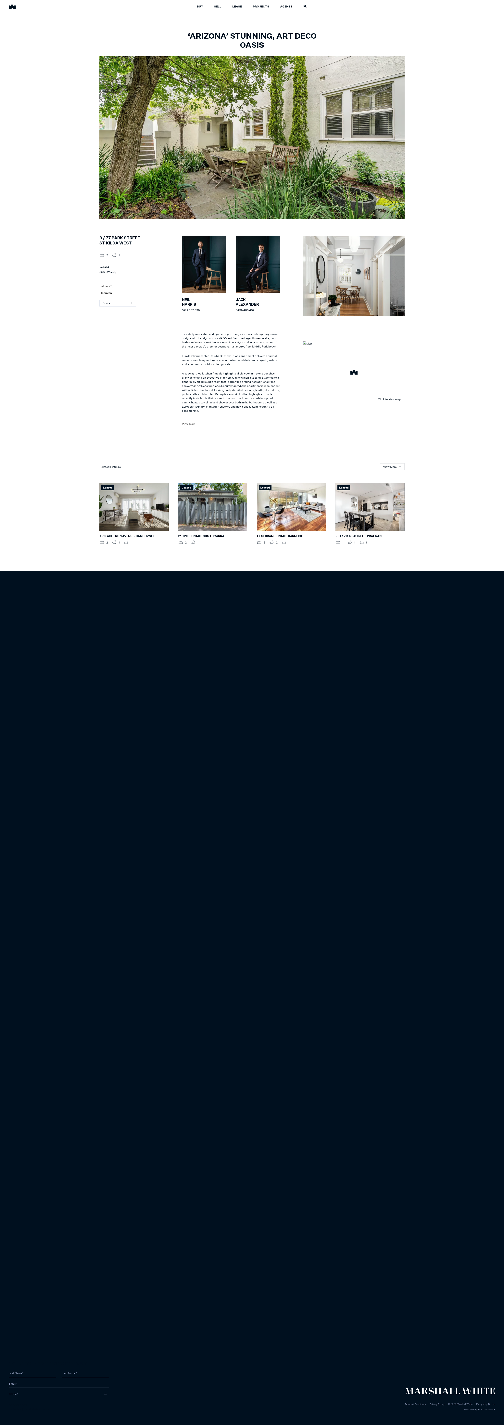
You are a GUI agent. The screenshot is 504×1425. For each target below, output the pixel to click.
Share (106, 303)
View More (188, 423)
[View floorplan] (398, 213)
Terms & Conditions (415, 1404)
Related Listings (110, 466)
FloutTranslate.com (486, 1409)
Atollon (491, 1404)
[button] (354, 372)
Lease (237, 6)
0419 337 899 (191, 310)
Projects (261, 6)
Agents (286, 6)
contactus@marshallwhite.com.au (30, 1409)
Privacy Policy (437, 1404)
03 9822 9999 (18, 1405)
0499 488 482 (245, 310)
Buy (200, 6)
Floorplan (105, 292)
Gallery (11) (106, 286)
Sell (217, 6)
